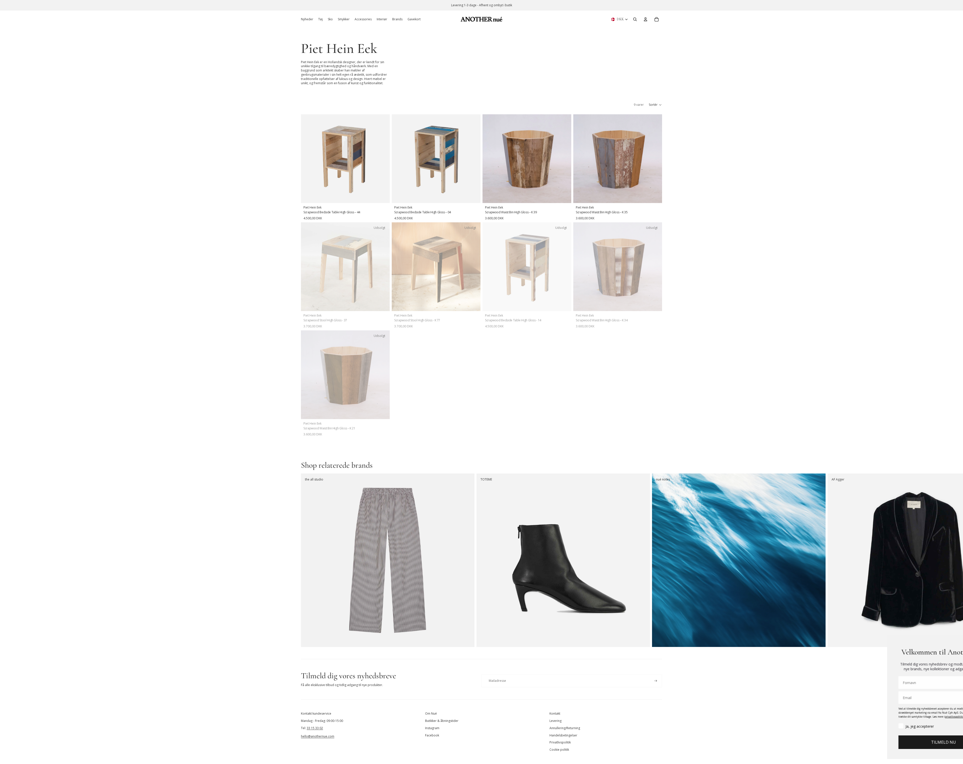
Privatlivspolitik (560, 742)
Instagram (432, 728)
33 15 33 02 (315, 728)
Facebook (432, 735)
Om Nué (431, 713)
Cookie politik (559, 749)
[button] (655, 104)
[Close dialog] (951, 641)
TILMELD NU (901, 742)
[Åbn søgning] (634, 19)
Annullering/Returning (564, 728)
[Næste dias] (656, 560)
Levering (555, 721)
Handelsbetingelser (563, 735)
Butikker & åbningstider (441, 721)
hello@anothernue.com (317, 736)
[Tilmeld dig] (656, 681)
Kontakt (554, 713)
